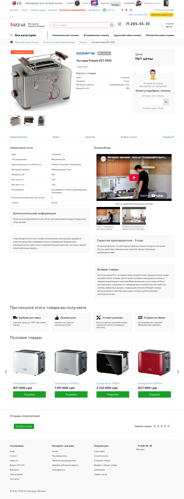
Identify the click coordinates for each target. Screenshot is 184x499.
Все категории (25, 35)
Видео (56, 137)
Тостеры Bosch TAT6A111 (25, 383)
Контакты (52, 10)
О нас (12, 451)
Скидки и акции (37, 10)
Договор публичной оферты (65, 465)
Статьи (13, 456)
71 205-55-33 (136, 23)
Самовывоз (99, 469)
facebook (122, 10)
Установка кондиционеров (73, 10)
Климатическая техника (66, 35)
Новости (14, 460)
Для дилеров (94, 10)
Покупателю (101, 445)
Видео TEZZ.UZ (17, 465)
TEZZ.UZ (18, 25)
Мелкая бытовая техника (160, 35)
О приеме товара (102, 460)
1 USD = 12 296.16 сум (137, 14)
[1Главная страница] (11, 42)
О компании (17, 445)
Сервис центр (100, 474)
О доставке (99, 451)
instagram (131, 10)
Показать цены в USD (161, 15)
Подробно (29, 394)
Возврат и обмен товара (105, 465)
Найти (111, 25)
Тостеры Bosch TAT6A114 (150, 383)
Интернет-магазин (63, 445)
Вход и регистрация (165, 10)
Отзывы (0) (168, 137)
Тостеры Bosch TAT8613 (107, 383)
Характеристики (18, 137)
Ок (166, 102)
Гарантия (90, 137)
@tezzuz (111, 10)
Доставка (14, 10)
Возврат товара (129, 137)
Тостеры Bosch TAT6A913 (67, 383)
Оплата (24, 10)
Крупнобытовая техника (127, 35)
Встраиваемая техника (96, 35)
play (127, 10)
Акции (55, 451)
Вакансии (14, 469)
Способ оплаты (101, 456)
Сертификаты (58, 469)
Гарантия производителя (64, 460)
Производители (59, 456)
